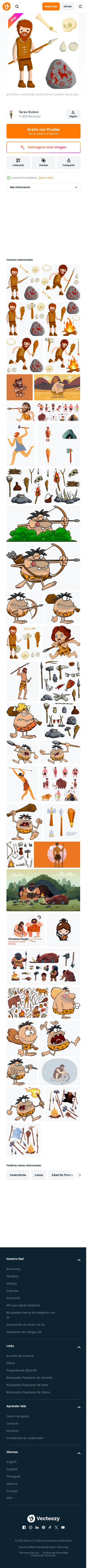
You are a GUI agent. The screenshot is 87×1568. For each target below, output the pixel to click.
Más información (20, 187)
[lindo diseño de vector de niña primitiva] (23, 1298)
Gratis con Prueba (43, 131)
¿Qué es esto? (45, 177)
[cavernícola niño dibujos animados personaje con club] (53, 1407)
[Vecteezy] (6, 6)
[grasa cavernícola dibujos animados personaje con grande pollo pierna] (21, 1405)
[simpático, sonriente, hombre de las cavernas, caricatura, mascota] (56, 424)
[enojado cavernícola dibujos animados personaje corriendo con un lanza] (60, 971)
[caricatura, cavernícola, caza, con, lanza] (20, 485)
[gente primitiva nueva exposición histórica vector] (25, 1263)
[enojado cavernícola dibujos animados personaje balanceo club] (24, 1117)
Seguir (73, 116)
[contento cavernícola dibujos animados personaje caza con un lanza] (26, 1009)
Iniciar (68, 6)
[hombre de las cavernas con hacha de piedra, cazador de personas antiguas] (21, 540)
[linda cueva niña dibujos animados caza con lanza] (25, 855)
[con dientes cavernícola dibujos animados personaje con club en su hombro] (23, 819)
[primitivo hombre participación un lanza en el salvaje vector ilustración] (29, 1188)
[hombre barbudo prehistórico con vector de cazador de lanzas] (22, 1040)
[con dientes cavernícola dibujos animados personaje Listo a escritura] (21, 1477)
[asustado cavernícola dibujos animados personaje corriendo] (26, 1444)
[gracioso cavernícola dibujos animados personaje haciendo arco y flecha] (42, 744)
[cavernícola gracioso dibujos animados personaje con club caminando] (29, 461)
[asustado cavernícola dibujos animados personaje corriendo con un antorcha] (25, 1539)
